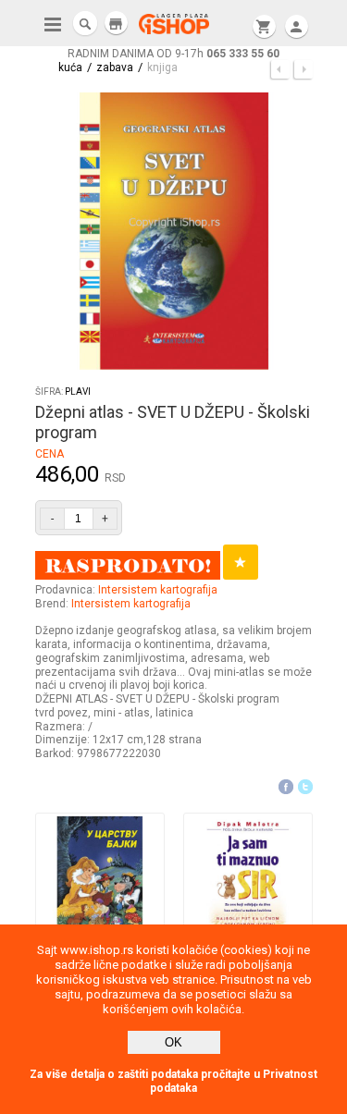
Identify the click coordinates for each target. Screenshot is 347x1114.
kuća (70, 67)
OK (173, 1042)
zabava (114, 67)
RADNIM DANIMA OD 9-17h (173, 53)
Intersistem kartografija (157, 589)
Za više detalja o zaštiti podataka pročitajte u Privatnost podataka (173, 1081)
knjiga (162, 67)
